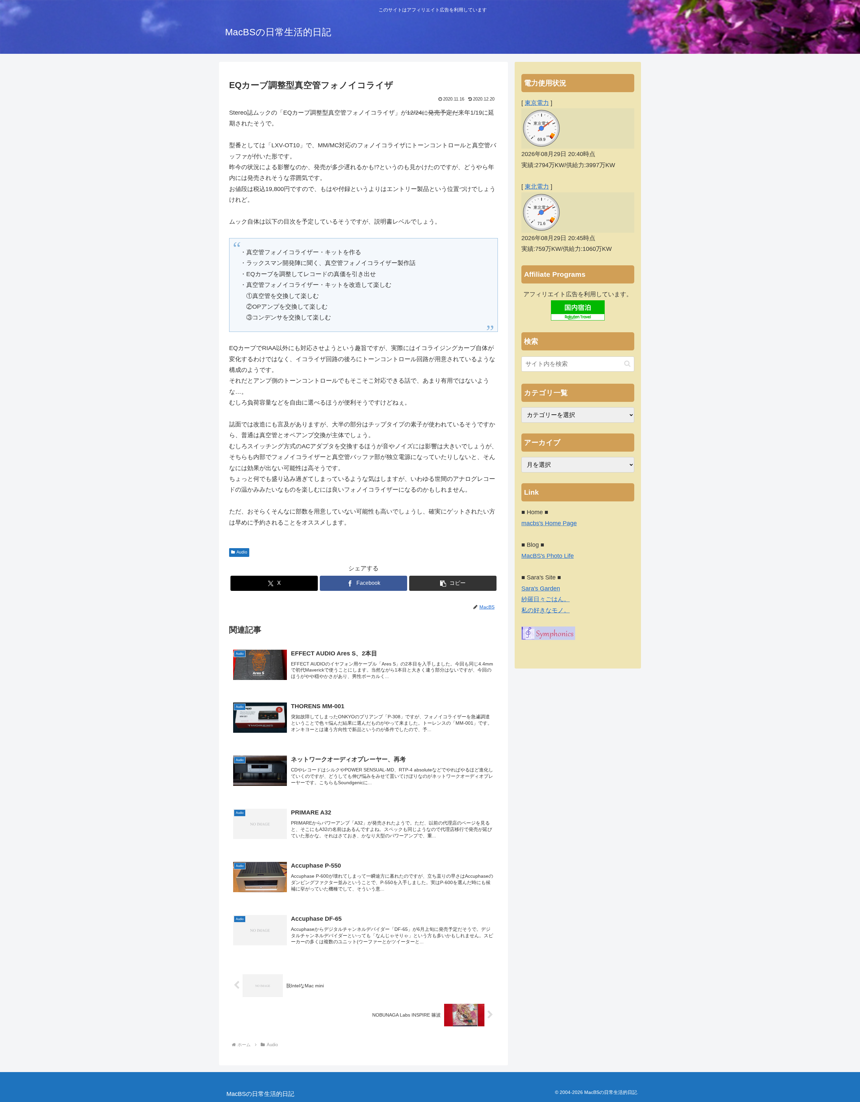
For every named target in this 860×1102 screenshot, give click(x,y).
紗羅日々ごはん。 (545, 599)
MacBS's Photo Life (547, 556)
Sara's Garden (540, 588)
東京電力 (537, 103)
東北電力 (537, 186)
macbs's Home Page (549, 523)
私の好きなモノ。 (545, 610)
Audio (241, 552)
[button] (453, 583)
